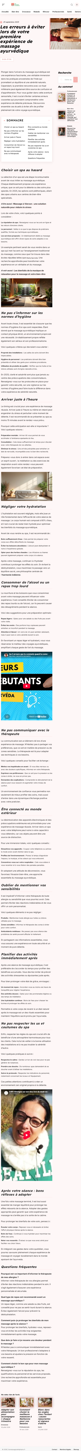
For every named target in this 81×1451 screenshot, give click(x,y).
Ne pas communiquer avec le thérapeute (12, 152)
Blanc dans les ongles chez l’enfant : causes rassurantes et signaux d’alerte (45, 1416)
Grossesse (4, 1425)
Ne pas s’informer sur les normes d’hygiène (14, 132)
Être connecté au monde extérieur (37, 128)
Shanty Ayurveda (32, 258)
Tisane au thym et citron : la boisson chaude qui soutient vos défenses (72, 115)
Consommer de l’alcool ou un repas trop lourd (14, 146)
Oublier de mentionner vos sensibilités (38, 134)
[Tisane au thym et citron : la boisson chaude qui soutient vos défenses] (61, 115)
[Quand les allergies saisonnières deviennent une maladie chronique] (61, 131)
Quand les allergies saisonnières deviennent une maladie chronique (72, 132)
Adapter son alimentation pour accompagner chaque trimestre (7, 1415)
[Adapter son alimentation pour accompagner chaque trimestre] (8, 1402)
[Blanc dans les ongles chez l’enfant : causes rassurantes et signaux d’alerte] (45, 1402)
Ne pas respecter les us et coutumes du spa (38, 147)
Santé (40, 1427)
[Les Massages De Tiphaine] (15, 4)
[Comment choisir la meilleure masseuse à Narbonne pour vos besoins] (27, 1402)
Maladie (69, 126)
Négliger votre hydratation (14, 141)
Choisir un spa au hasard (14, 127)
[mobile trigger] (4, 4)
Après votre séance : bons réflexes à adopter (38, 153)
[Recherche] (71, 4)
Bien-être (6, 59)
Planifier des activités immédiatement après (36, 140)
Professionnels (24, 1427)
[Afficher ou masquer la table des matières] (36, 120)
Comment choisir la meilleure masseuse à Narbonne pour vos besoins (26, 1416)
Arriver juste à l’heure (12, 137)
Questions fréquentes (36, 158)
